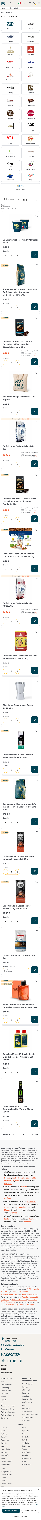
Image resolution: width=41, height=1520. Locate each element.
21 (23, 1134)
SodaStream (29, 1305)
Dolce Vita (4, 1437)
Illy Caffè (4, 1443)
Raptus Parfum (6, 1484)
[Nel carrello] (34, 254)
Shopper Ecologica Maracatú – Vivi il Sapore (20, 398)
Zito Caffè (25, 1437)
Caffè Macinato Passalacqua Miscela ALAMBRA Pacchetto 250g (20, 656)
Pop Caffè (25, 1443)
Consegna (4, 1418)
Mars (3, 1458)
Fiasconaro (31, 1201)
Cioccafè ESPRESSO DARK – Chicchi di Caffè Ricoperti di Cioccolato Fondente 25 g (20, 501)
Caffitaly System (27, 1384)
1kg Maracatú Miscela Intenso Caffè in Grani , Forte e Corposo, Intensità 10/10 (20, 807)
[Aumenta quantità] (17, 255)
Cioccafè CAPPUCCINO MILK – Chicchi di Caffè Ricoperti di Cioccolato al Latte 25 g (17, 344)
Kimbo (14, 1178)
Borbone (7, 1178)
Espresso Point (27, 1399)
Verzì (17, 1181)
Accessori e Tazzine (19, 1292)
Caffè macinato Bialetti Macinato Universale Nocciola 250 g (18, 857)
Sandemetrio (26, 1458)
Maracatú (8, 1183)
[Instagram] (14, 1361)
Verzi (23, 1434)
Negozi (3, 1397)
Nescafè (25, 1455)
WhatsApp (9, 1349)
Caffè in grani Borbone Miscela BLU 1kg (19, 447)
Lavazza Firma (27, 1411)
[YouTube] (9, 1361)
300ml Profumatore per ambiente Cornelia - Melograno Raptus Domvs (20, 1005)
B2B (2, 1381)
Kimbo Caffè (5, 1449)
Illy (13, 1181)
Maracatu (4, 1428)
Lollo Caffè (5, 1455)
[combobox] (10, 199)
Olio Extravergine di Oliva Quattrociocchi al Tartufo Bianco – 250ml (19, 1109)
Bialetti (24, 1187)
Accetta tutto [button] (11, 1511)
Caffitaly (7, 1198)
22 (27, 1134)
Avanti (35, 1134)
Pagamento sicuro (7, 1409)
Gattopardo (26, 1446)
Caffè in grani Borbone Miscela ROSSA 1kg (17, 604)
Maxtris (7, 1210)
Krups (3, 1487)
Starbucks (25, 1431)
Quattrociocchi (16, 1213)
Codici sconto (6, 1391)
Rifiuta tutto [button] (30, 1511)
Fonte (6, 1219)
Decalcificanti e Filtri (29, 1294)
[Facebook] (20, 1361)
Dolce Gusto (26, 1396)
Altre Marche (26, 1452)
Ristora (24, 1428)
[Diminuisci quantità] (5, 255)
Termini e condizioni (8, 1406)
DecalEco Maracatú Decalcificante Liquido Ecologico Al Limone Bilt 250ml (19, 1057)
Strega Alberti (22, 1207)
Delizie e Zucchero (19, 1299)
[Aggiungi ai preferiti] (36, 216)
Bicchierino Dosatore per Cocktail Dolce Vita (19, 706)
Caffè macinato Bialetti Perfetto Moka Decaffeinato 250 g (18, 755)
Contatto (4, 1400)
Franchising (5, 1388)
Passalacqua (23, 1178)
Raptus (31, 1219)
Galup (6, 1207)
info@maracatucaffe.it (14, 1345)
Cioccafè (4, 1478)
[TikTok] (3, 1361)
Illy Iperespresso (27, 1417)
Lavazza (7, 1181)
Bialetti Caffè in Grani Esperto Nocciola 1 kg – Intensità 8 (17, 907)
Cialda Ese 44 (26, 1393)
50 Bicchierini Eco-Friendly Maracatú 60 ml (20, 241)
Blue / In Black (27, 1402)
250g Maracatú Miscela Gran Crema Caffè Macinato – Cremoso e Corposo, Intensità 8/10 (20, 292)
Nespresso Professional (30, 1414)
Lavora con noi (6, 1385)
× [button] (38, 1489)
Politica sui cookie (7, 1415)
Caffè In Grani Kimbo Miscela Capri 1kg (19, 956)
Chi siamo (4, 1394)
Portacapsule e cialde (9, 1294)
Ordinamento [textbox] (9, 199)
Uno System (26, 1408)
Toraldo (33, 1178)
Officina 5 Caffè (6, 1461)
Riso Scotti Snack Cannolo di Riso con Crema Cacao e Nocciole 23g (18, 555)
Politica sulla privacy (8, 1412)
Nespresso (25, 1387)
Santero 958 (26, 1464)
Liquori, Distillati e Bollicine (12, 1305)
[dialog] (20, 1503)
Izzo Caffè (4, 1446)
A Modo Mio (26, 1390)
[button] (20, 1516)
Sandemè (27, 1222)
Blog (2, 1403)
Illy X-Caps (26, 1420)
